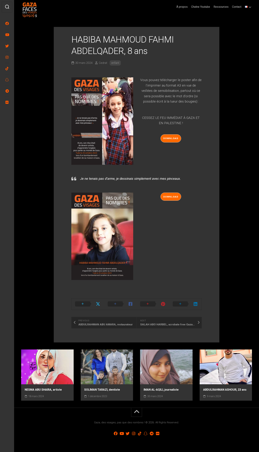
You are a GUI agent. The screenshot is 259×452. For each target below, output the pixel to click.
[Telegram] (7, 91)
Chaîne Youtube (200, 6)
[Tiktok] (7, 69)
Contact (236, 6)
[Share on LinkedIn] (185, 304)
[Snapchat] (7, 80)
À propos (182, 6)
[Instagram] (7, 57)
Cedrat (103, 63)
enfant (115, 63)
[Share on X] (88, 304)
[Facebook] (7, 23)
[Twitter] (7, 46)
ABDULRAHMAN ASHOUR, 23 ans (224, 389)
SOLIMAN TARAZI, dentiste (102, 389)
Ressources (221, 6)
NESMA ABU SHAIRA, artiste (43, 389)
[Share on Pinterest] (153, 304)
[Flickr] (7, 102)
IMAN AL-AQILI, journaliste (161, 389)
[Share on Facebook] (120, 304)
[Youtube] (7, 35)
